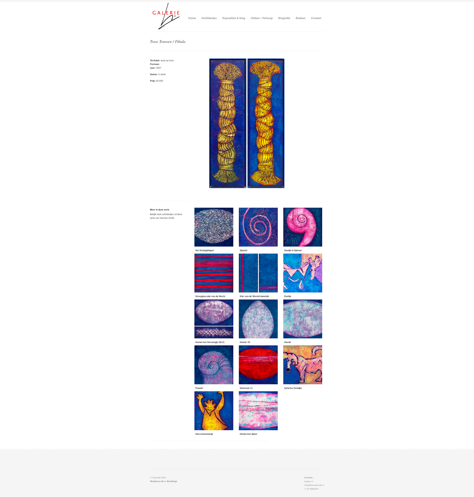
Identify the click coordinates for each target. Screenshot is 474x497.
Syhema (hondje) (293, 388)
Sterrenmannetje (204, 434)
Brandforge (172, 481)
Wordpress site (157, 481)
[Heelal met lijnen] (258, 410)
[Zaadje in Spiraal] (302, 227)
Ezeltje (287, 296)
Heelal (287, 342)
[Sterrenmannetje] (213, 410)
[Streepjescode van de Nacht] (213, 273)
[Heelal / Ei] (258, 318)
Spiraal (243, 250)
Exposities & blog (233, 18)
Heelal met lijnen (248, 434)
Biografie (284, 18)
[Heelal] (302, 318)
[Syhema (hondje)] (302, 364)
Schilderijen (209, 18)
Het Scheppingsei (204, 250)
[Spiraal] (258, 227)
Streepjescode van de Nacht (210, 296)
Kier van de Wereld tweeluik (254, 296)
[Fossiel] (213, 364)
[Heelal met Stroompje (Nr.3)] (213, 318)
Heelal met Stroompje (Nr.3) (209, 342)
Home (192, 18)
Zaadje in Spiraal (293, 250)
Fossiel (199, 388)
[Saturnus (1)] (258, 364)
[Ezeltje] (302, 273)
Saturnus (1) (246, 388)
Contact (316, 18)
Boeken (301, 18)
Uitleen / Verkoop (262, 18)
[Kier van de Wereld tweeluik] (258, 273)
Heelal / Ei (245, 342)
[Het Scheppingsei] (213, 227)
